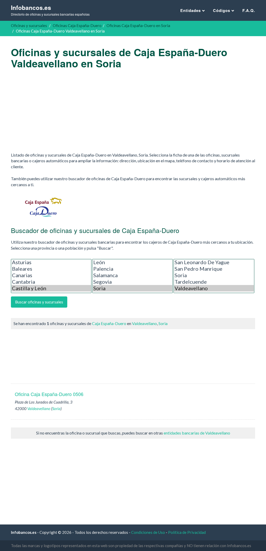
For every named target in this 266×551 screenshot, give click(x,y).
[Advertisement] (133, 110)
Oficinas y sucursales (29, 25)
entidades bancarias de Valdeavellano (197, 432)
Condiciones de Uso (148, 532)
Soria (163, 323)
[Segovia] (132, 281)
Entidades (191, 10)
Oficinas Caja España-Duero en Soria (138, 25)
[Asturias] (51, 262)
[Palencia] (132, 268)
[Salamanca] (132, 275)
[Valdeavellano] (214, 288)
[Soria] (132, 288)
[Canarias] (51, 275)
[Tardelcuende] (214, 281)
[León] (132, 262)
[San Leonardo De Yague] (214, 262)
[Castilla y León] (51, 288)
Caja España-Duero (109, 323)
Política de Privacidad (187, 532)
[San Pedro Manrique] (214, 268)
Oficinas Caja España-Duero (77, 25)
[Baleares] (51, 268)
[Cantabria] (51, 281)
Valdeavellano (144, 323)
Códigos (222, 10)
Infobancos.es (50, 10)
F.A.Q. (248, 10)
